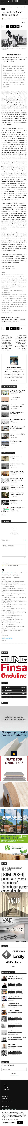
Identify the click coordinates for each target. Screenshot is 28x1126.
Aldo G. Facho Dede (13, 1044)
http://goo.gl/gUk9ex (7, 638)
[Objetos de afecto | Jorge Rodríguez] (5, 458)
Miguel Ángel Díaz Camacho (15, 997)
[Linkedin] (16, 380)
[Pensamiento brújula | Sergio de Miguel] (5, 421)
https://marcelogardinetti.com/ (13, 1034)
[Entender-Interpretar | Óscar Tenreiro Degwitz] (5, 414)
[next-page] (5, 448)
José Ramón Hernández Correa (16, 990)
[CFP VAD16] (14, 904)
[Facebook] (7, 26)
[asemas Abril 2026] (14, 743)
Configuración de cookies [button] (8, 1122)
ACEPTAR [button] (19, 1122)
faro (2, 423)
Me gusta (23, 687)
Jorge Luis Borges (9, 317)
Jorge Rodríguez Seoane (10, 18)
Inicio (2, 7)
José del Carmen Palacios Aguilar (17, 1037)
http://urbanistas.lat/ (11, 1047)
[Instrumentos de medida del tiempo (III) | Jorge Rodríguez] (5, 480)
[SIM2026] (14, 879)
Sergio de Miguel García (14, 1051)
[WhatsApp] (18, 26)
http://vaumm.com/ (11, 1013)
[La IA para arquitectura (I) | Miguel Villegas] (5, 436)
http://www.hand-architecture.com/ (14, 1054)
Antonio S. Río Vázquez (14, 1024)
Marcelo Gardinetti (13, 1031)
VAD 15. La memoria (15, 397)
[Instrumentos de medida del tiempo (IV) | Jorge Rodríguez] (5, 473)
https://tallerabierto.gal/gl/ (12, 1007)
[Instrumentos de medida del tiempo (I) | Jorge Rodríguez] (5, 495)
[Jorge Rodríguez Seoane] (2, 19)
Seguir (23, 690)
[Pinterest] (14, 26)
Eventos (4, 863)
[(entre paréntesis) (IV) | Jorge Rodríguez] (5, 509)
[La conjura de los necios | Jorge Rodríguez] (5, 466)
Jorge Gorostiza (12, 976)
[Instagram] (14, 380)
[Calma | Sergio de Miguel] (5, 443)
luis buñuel (16, 319)
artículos (6, 7)
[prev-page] (2, 448)
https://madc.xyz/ (11, 1000)
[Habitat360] (14, 794)
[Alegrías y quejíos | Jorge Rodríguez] (5, 502)
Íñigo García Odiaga (13, 1010)
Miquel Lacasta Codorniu (14, 983)
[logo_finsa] (14, 667)
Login (24, 540)
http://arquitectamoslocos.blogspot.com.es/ (15, 993)
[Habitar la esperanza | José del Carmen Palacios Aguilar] (5, 392)
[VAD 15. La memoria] (5, 399)
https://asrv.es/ (10, 1027)
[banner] (14, 929)
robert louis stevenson (6, 321)
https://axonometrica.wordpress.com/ (14, 986)
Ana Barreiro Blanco (13, 1003)
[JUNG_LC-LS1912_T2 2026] (14, 718)
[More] (21, 26)
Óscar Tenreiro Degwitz (14, 1017)
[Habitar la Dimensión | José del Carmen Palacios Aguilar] (5, 428)
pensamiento (22, 319)
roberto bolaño (16, 321)
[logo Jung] (14, 659)
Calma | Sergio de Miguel (16, 441)
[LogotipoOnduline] (14, 675)
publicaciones (4, 401)
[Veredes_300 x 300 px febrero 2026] (14, 821)
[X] (11, 26)
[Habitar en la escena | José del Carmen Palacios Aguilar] (5, 407)
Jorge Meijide (17, 317)
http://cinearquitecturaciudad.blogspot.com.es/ (16, 979)
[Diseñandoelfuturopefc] (14, 847)
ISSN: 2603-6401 (6, 1106)
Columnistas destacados (8, 972)
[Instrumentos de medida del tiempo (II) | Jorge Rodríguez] (5, 487)
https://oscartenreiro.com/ (12, 1020)
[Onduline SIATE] (14, 768)
